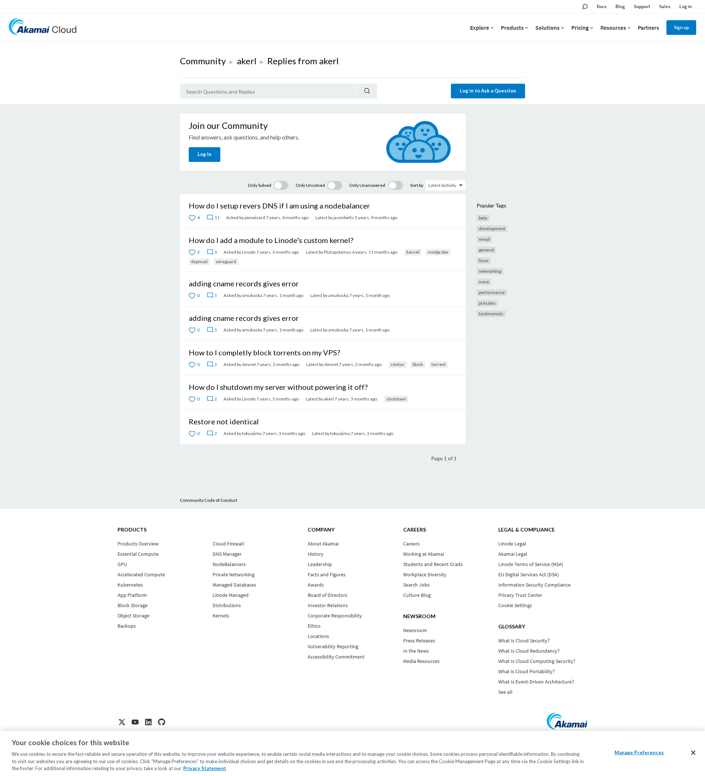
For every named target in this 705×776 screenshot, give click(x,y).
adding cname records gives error (244, 283)
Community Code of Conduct (208, 500)
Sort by (416, 185)
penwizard (255, 217)
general (486, 250)
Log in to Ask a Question (488, 91)
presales (487, 303)
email (484, 239)
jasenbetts (343, 217)
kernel (412, 252)
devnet (249, 364)
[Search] (367, 91)
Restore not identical (224, 421)
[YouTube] (135, 722)
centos (397, 364)
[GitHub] (161, 722)
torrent (438, 364)
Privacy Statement (204, 768)
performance (492, 292)
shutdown (396, 399)
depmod (199, 261)
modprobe (438, 252)
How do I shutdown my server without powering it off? (278, 386)
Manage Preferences (639, 752)
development (492, 228)
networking (490, 271)
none (484, 281)
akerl (246, 60)
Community (203, 60)
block (418, 364)
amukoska (252, 295)
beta (483, 218)
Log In (205, 154)
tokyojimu (252, 433)
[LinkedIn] (148, 722)
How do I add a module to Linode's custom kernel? (271, 240)
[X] (122, 722)
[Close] (693, 753)
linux (483, 260)
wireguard (226, 261)
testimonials (491, 313)
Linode (249, 252)
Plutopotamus (337, 252)
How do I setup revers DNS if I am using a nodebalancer (279, 205)
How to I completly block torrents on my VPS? (264, 352)
